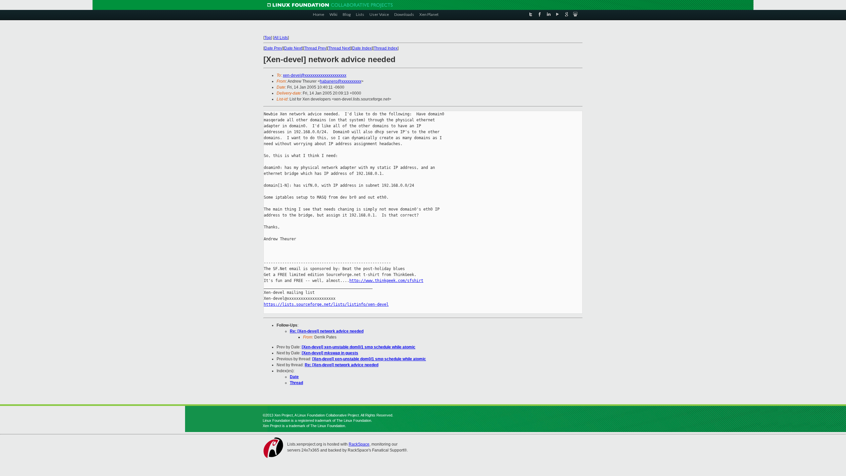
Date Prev (273, 48)
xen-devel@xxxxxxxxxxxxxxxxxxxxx (314, 75)
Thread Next (339, 48)
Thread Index (386, 48)
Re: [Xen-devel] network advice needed (327, 331)
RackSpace (359, 444)
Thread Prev (315, 48)
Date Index (362, 48)
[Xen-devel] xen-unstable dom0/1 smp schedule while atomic (358, 347)
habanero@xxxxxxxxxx (340, 81)
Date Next (293, 48)
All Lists (281, 37)
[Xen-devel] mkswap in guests (330, 353)
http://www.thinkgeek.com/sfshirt (386, 280)
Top (267, 37)
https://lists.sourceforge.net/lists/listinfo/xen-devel (326, 304)
